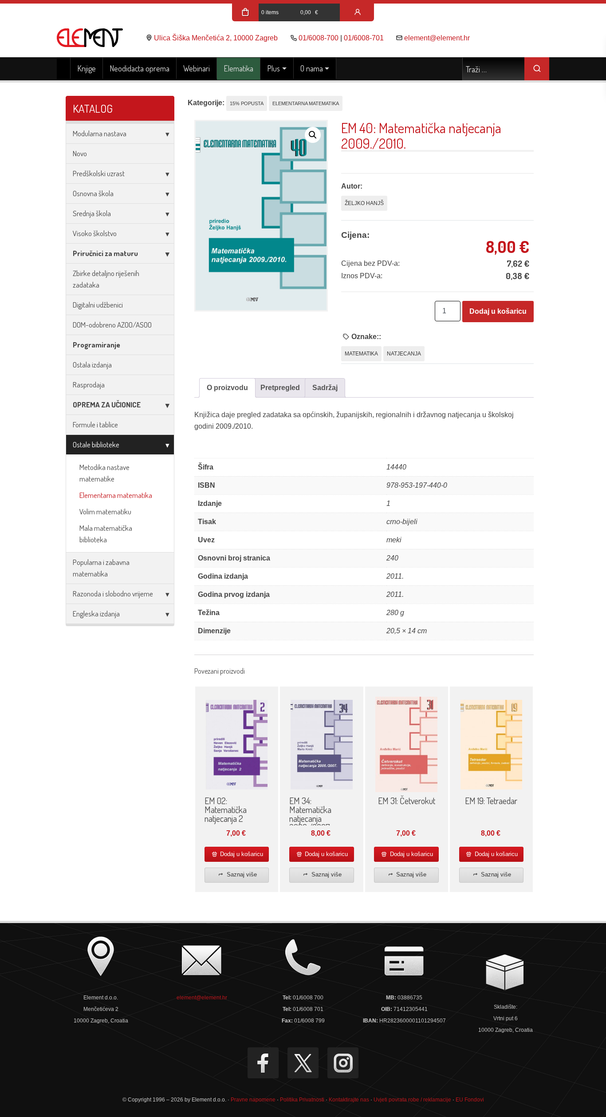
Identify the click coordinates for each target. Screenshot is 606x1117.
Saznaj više (241, 874)
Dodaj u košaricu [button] (240, 854)
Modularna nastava (99, 133)
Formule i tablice (95, 424)
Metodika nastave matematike (104, 472)
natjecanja (404, 354)
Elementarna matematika (115, 495)
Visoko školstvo (95, 233)
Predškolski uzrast (99, 173)
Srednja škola (92, 213)
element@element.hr (437, 38)
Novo (80, 153)
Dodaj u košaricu (498, 311)
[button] (313, 135)
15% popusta (247, 103)
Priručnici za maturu (105, 253)
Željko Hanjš (364, 203)
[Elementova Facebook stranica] (263, 1062)
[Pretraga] (536, 68)
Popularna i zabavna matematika (101, 567)
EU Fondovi (470, 1100)
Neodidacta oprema (139, 68)
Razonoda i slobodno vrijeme (113, 593)
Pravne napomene (253, 1100)
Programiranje (96, 344)
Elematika (238, 68)
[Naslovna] (64, 69)
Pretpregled (280, 387)
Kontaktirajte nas (349, 1100)
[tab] (227, 388)
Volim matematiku (105, 511)
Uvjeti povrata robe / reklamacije (412, 1100)
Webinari (196, 68)
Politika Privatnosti (302, 1100)
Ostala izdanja (92, 364)
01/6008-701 (364, 38)
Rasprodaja (89, 384)
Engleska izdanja (96, 613)
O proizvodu (227, 387)
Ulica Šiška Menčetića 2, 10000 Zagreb (216, 38)
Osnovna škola (93, 193)
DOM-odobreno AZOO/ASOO (112, 324)
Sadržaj (325, 387)
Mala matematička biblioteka (105, 533)
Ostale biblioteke (96, 444)
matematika (361, 354)
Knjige (86, 68)
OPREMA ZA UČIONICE (107, 404)
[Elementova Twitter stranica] (303, 1062)
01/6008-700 (318, 38)
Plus (273, 68)
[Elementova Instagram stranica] (342, 1062)
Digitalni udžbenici (98, 304)
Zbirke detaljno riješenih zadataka (106, 278)
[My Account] (357, 12)
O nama (311, 68)
